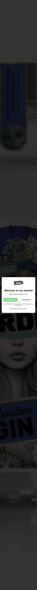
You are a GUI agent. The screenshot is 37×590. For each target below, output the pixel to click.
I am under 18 (26, 299)
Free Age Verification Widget (19, 308)
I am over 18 (10, 299)
